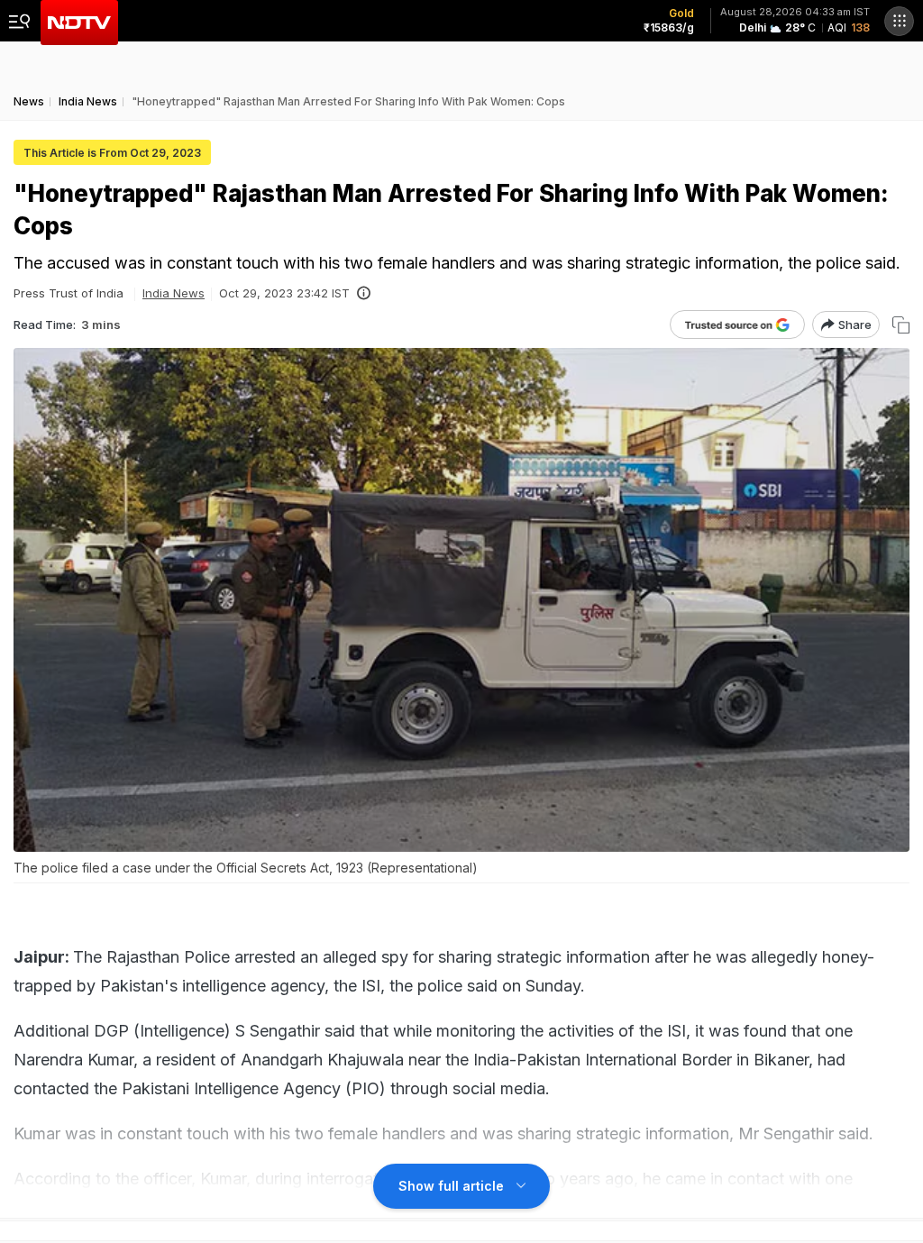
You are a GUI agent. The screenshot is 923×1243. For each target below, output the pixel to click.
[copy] (900, 325)
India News (173, 293)
